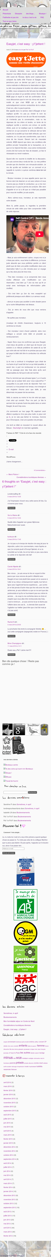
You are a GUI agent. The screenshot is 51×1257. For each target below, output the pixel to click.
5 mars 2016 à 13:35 (14, 496)
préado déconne (29, 1063)
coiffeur (36, 1042)
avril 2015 (7, 1131)
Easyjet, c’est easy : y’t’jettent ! (15, 1029)
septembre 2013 (10, 1207)
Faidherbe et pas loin (11, 17)
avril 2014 (7, 1179)
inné (36, 1049)
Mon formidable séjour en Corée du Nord (19, 1021)
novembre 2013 (9, 1199)
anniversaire (12, 1042)
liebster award (35, 1053)
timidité (27, 1066)
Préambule (7, 13)
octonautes (37, 1058)
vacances (7, 1069)
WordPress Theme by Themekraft (30, 1251)
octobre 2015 (9, 1106)
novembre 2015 (9, 1102)
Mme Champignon (14, 643)
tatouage (14, 1066)
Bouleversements (23, 812)
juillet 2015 (8, 1118)
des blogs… (30, 13)
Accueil (5, 9)
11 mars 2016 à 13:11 (15, 646)
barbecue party (20, 1042)
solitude (45, 1063)
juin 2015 (7, 1123)
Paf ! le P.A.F (30, 50)
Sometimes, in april (24, 804)
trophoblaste (32, 1066)
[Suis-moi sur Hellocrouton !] (6, 753)
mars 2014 (8, 1183)
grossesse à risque (29, 1049)
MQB (19, 1058)
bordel (27, 1042)
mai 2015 (7, 1126)
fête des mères (13, 1049)
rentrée (36, 1063)
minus (8, 1057)
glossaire (20, 1049)
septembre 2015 (10, 1110)
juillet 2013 (8, 1215)
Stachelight (17, 428)
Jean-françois (41, 1049)
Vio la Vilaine (12, 515)
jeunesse (6, 1053)
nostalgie (30, 1058)
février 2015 (8, 1139)
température (20, 1066)
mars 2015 (8, 1135)
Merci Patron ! (12, 474)
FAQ (42, 17)
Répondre (11, 508)
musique (25, 1058)
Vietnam (14, 1069)
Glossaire (18, 13)
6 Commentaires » (40, 470)
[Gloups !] (8, 772)
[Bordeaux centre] (11, 764)
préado (20, 1062)
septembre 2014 (10, 1159)
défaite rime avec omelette (11, 1046)
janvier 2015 (8, 1143)
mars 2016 (8, 1086)
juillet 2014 (8, 1167)
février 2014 (8, 1187)
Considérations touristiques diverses (31, 477)
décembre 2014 (9, 1147)
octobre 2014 (9, 1155)
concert (41, 1042)
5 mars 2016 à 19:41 (14, 569)
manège (41, 1053)
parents (12, 1063)
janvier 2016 (8, 1094)
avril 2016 (7, 1082)
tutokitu (39, 1066)
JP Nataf (11, 1053)
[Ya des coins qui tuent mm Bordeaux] (18, 768)
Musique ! (42, 13)
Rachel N (11, 622)
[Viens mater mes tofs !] (18, 753)
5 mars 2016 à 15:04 (14, 518)
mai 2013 (7, 1223)
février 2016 (8, 1090)
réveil (41, 1063)
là (9, 417)
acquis (5, 1042)
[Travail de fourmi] (11, 781)
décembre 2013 (9, 1195)
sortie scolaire (7, 1066)
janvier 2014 (8, 1191)
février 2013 (8, 1236)
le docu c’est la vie (29, 17)
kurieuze (11, 536)
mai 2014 (7, 1175)
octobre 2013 (9, 1203)
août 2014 (7, 1163)
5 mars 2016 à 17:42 (14, 539)
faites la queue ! (32, 1046)
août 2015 (7, 1114)
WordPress (32, 1249)
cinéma (31, 1042)
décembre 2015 (9, 1098)
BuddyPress (44, 1249)
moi (14, 1058)
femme (40, 1045)
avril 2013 (7, 1227)
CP (45, 1042)
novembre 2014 (9, 1151)
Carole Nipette (13, 566)
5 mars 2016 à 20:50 (14, 625)
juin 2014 (7, 1171)
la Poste (17, 1053)
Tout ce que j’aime (9, 21)
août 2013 (7, 1211)
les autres (25, 1052)
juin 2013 (7, 1219)
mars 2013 (8, 1231)
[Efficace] (7, 777)
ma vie (21, 50)
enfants (23, 1045)
